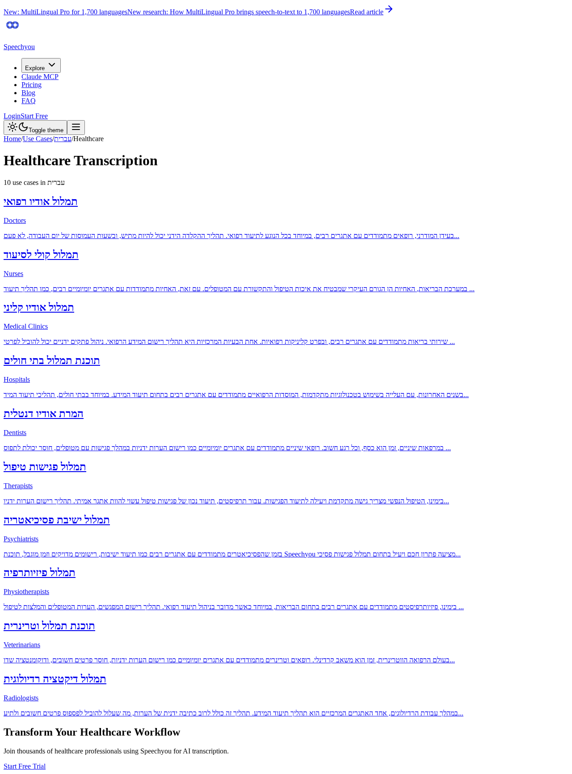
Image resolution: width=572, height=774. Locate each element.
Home (12, 138)
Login (12, 116)
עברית (63, 138)
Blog (28, 92)
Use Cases (37, 138)
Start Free (34, 116)
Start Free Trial (25, 766)
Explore (35, 68)
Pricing (31, 84)
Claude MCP (40, 76)
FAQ (28, 101)
